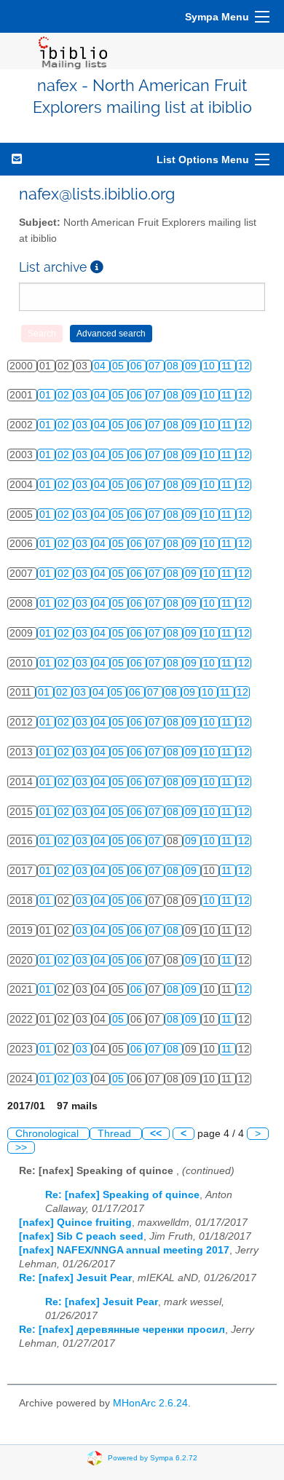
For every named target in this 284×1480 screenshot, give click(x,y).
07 (156, 366)
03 (83, 395)
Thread (116, 1133)
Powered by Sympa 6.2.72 (152, 1458)
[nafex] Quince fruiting (75, 1222)
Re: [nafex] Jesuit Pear (75, 1277)
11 (227, 366)
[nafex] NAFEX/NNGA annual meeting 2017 (124, 1250)
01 (46, 395)
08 (174, 366)
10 (210, 366)
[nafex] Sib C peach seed (81, 1236)
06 (137, 366)
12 (244, 366)
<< (156, 1133)
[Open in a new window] (96, 267)
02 (65, 395)
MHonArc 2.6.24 (150, 1403)
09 (192, 366)
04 (101, 366)
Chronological (48, 1133)
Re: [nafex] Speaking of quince (122, 1194)
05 (119, 366)
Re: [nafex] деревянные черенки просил (122, 1329)
